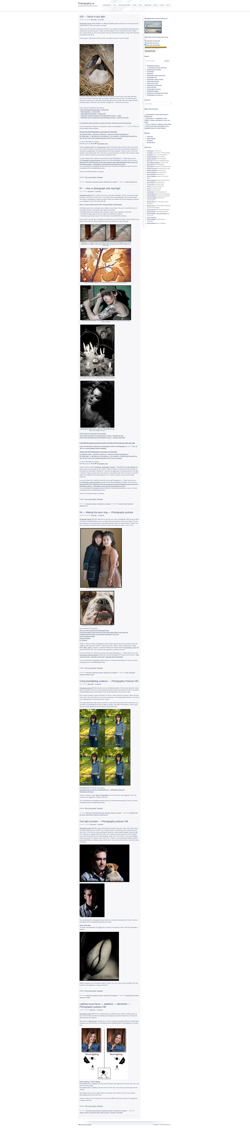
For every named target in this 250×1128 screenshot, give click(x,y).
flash (136, 812)
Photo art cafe (101, 147)
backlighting (132, 812)
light (80, 814)
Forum (134, 5)
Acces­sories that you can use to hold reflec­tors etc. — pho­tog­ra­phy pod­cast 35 (102, 790)
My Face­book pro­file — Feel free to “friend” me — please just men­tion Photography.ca (104, 134)
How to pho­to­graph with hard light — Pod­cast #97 (95, 110)
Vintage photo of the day (154, 89)
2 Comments (98, 684)
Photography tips (108, 181)
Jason (97, 795)
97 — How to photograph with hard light (100, 188)
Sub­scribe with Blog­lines (153, 45)
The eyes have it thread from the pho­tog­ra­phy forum (94, 630)
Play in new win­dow (90, 177)
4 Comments (98, 191)
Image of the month (152, 83)
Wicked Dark (105, 467)
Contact (162, 5)
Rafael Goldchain (152, 170)
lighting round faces (105, 1112)
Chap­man (83, 640)
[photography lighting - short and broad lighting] (104, 1079)
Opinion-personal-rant (153, 81)
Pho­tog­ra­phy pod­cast (86, 23)
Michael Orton (151, 142)
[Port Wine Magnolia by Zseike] (99, 980)
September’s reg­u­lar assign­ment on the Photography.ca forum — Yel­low (101, 115)
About (155, 5)
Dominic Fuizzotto (152, 168)
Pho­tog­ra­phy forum (102, 143)
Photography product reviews (155, 79)
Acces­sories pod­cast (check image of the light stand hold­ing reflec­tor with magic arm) (104, 632)
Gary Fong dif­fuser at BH (87, 636)
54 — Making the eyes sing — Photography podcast (106, 512)
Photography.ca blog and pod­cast (91, 160)
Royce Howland (151, 172)
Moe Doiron (150, 166)
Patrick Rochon (151, 209)
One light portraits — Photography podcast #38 (104, 821)
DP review (150, 140)
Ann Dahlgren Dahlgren (153, 162)
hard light (121, 503)
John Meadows (151, 194)
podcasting (114, 181)
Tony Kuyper (150, 184)
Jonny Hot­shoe (131, 467)
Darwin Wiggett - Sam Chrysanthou (157, 213)
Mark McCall (92, 1021)
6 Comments (100, 824)
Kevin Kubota (151, 182)
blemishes (86, 1112)
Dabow (90, 647)
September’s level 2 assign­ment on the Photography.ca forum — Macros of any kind (104, 117)
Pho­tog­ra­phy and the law (87, 792)
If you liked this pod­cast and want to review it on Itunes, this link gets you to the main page (105, 123)
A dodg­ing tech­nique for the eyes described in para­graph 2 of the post (99, 634)
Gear (140, 5)
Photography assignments (154, 85)
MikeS (85, 647)
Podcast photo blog (124, 5)
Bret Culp (149, 160)
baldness (82, 1112)
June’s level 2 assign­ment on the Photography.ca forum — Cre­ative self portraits (102, 437)
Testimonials (147, 5)
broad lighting (93, 1112)
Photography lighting (152, 91)
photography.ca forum (130, 647)
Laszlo (149, 186)
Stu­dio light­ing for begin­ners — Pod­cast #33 (93, 113)
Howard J (112, 467)
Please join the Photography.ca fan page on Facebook (98, 132)
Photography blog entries (98, 812)
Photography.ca (86, 3)
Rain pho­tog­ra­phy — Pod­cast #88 (90, 111)
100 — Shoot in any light (92, 16)
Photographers (107, 5)
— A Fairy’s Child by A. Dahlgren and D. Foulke (158, 124)
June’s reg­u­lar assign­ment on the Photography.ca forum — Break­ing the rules (101, 435)
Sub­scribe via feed (99, 162)
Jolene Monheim (151, 196)
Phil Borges (150, 151)
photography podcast (85, 674)
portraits (92, 674)
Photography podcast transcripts (93, 1110)
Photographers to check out (155, 95)
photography (130, 503)
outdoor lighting (89, 814)
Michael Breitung (151, 156)
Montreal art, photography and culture (157, 93)
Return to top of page (86, 1124)
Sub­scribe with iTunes (86, 162)
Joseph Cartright (151, 158)
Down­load (100, 177)
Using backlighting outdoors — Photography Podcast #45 (109, 681)
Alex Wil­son (105, 795)
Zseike (100, 927)
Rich (92, 147)
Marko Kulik (93, 19)
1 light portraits (128, 995)
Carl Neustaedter (151, 198)
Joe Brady (150, 152)
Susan (100, 643)
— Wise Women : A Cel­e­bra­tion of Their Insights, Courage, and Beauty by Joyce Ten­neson (157, 120)
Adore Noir (150, 136)
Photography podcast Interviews (157, 67)
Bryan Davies (151, 164)
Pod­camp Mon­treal (85, 638)
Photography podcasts (97, 181)
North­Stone (98, 467)
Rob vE (88, 147)
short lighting (120, 1112)
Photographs (89, 181)
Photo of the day (151, 87)
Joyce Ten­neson (151, 217)
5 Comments (101, 19)
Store (168, 5)
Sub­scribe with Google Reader (115, 162)
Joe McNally (150, 192)
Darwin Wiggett (151, 138)
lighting (127, 181)
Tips (115, 5)
